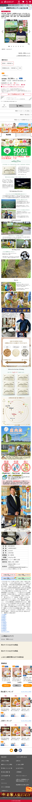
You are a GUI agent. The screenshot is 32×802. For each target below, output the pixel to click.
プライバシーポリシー (21, 775)
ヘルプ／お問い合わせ (21, 757)
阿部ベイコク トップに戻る (22, 111)
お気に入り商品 (5, 760)
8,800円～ (3, 620)
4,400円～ (3, 617)
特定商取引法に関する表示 (22, 784)
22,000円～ (4, 630)
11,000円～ (4, 622)
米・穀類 (27, 5)
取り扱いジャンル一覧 (6, 768)
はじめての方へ (20, 768)
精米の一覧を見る (25, 114)
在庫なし (17, 685)
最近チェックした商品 (6, 764)
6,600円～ (3, 619)
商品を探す (4, 757)
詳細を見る (6, 685)
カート (3, 779)
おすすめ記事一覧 (5, 775)
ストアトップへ (5, 631)
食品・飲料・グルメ (13, 5)
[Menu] (2, 2)
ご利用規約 (18, 772)
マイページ (4, 783)
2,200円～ (3, 616)
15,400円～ (4, 625)
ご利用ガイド (4, 790)
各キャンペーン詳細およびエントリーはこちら (13, 86)
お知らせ (18, 760)
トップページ (4, 5)
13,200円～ (4, 623)
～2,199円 (3, 614)
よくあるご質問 (20, 764)
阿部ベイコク (9, 639)
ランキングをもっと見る (26, 691)
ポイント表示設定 (5, 787)
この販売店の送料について (23, 55)
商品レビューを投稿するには (22, 119)
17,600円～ (4, 627)
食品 (22, 5)
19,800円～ (4, 628)
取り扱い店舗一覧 (5, 772)
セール (3, 639)
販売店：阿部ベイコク (24, 53)
